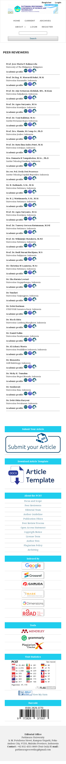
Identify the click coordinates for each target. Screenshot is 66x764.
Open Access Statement (33, 527)
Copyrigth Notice (33, 532)
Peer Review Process (33, 523)
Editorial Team (33, 509)
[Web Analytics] (25, 694)
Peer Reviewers (33, 505)
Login (33, 27)
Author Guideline (33, 514)
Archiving (33, 549)
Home (16, 20)
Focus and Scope (33, 500)
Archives (45, 20)
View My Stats (40, 694)
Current (30, 20)
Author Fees (33, 540)
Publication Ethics (33, 518)
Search (33, 38)
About (19, 27)
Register (47, 27)
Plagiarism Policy (33, 545)
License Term (33, 536)
